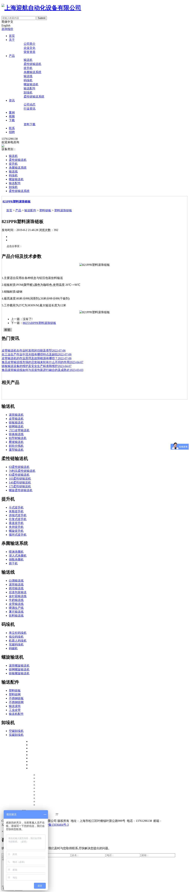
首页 (12, 35)
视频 (12, 116)
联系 (12, 128)
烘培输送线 (16, 588)
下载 (12, 120)
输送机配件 (16, 713)
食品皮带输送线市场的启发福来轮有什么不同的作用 (42, 362)
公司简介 (29, 43)
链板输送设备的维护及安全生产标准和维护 (36, 366)
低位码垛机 (16, 636)
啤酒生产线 (16, 607)
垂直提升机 (16, 523)
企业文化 (29, 47)
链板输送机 (16, 422)
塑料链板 (45, 210)
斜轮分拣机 (16, 445)
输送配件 (29, 88)
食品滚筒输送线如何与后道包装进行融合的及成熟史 (42, 369)
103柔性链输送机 (20, 478)
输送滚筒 (15, 706)
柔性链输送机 (32, 64)
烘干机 (13, 563)
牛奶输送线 (16, 600)
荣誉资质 (29, 51)
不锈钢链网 (16, 702)
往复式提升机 (18, 519)
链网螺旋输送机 (19, 669)
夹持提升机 (16, 526)
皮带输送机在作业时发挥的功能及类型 (34, 350)
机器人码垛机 (18, 640)
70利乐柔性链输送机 (22, 470)
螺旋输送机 (31, 84)
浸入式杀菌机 (18, 555)
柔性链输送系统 (34, 96)
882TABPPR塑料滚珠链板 (39, 322)
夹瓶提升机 (16, 511)
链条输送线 (16, 434)
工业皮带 (15, 710)
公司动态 (29, 104)
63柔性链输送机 (19, 466)
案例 (12, 112)
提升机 (28, 68)
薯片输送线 (16, 611)
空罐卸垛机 (16, 730)
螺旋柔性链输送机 (20, 490)
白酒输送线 (16, 580)
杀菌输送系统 (32, 72)
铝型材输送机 (18, 438)
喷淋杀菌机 (16, 551)
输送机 (28, 59)
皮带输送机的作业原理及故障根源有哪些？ (36, 358)
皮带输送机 (16, 418)
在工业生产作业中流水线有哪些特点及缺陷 (36, 354)
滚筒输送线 (16, 584)
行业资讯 (29, 108)
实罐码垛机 (16, 644)
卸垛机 (28, 92)
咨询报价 (7, 29)
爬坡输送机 (16, 442)
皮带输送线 (16, 603)
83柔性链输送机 (19, 474)
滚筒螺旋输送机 (19, 665)
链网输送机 (16, 426)
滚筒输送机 (16, 414)
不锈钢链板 (16, 698)
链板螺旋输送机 (19, 673)
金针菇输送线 (18, 596)
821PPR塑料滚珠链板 (17, 201)
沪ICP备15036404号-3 (55, 824)
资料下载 (29, 124)
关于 (12, 39)
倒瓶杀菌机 (16, 559)
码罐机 (13, 648)
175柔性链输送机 (20, 486)
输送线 (28, 76)
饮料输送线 (16, 615)
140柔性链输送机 (20, 482)
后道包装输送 (18, 592)
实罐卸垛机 (16, 734)
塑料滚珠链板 (63, 210)
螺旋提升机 (16, 530)
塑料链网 (15, 694)
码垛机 (28, 80)
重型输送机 (16, 449)
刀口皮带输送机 (19, 430)
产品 (12, 55)
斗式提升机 (16, 507)
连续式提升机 (18, 515)
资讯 (12, 100)
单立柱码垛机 (18, 632)
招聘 (12, 132)
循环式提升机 (18, 534)
